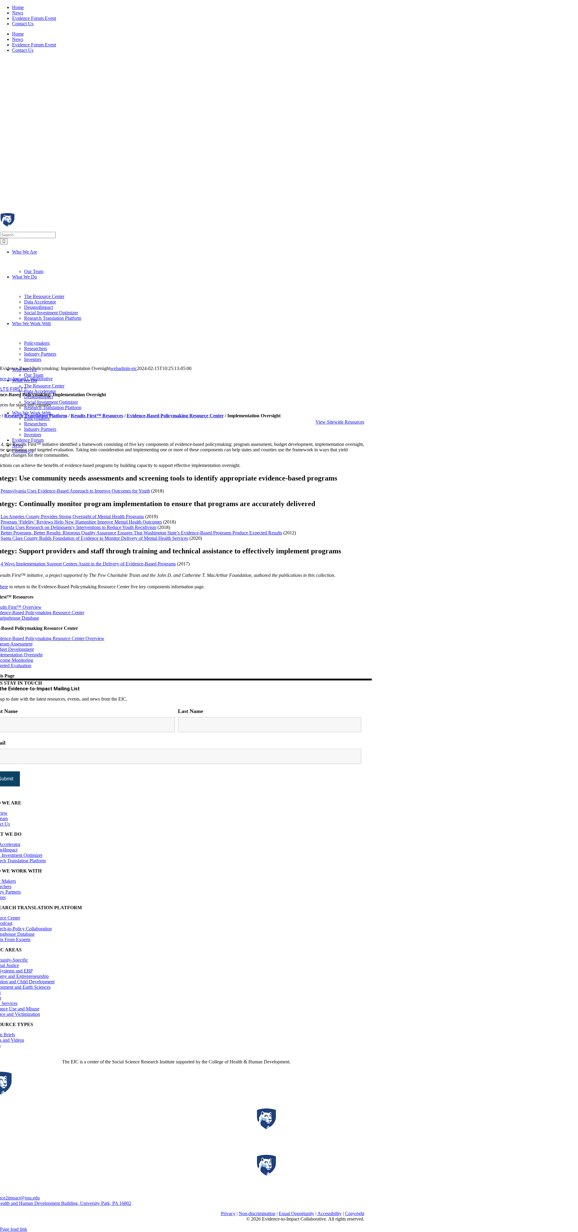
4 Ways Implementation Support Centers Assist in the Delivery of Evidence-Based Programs (88, 563)
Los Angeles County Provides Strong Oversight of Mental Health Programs (72, 516)
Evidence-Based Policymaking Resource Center (175, 415)
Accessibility (329, 1213)
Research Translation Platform (35, 415)
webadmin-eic (123, 368)
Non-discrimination (257, 1213)
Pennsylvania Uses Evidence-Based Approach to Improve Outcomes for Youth (75, 490)
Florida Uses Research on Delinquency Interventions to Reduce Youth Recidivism (78, 527)
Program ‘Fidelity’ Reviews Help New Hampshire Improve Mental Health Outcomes (81, 521)
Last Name (190, 711)
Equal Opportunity (296, 1213)
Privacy (228, 1213)
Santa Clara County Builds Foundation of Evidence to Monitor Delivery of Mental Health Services (94, 538)
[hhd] (305, 1141)
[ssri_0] (305, 1187)
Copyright (354, 1213)
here (4, 586)
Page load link (13, 1229)
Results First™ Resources (97, 415)
